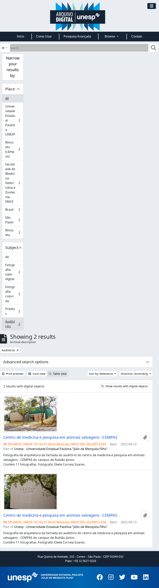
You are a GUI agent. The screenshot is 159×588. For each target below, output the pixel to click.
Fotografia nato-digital (12, 272)
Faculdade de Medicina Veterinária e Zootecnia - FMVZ (12, 183)
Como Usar (44, 36)
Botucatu (12, 232)
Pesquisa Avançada (77, 36)
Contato (136, 36)
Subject (11, 247)
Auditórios (12, 323)
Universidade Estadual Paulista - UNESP (12, 120)
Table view (59, 374)
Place (10, 89)
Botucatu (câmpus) (12, 149)
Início (20, 36)
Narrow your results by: (13, 66)
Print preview (14, 374)
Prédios (12, 311)
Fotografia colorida (12, 294)
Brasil (12, 210)
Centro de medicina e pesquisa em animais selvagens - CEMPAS (60, 437)
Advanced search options (25, 361)
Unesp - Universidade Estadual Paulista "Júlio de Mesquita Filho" (61, 449)
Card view (38, 374)
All (7, 98)
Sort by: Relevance (101, 374)
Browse (110, 36)
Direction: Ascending (135, 374)
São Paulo (12, 219)
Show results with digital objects (126, 386)
